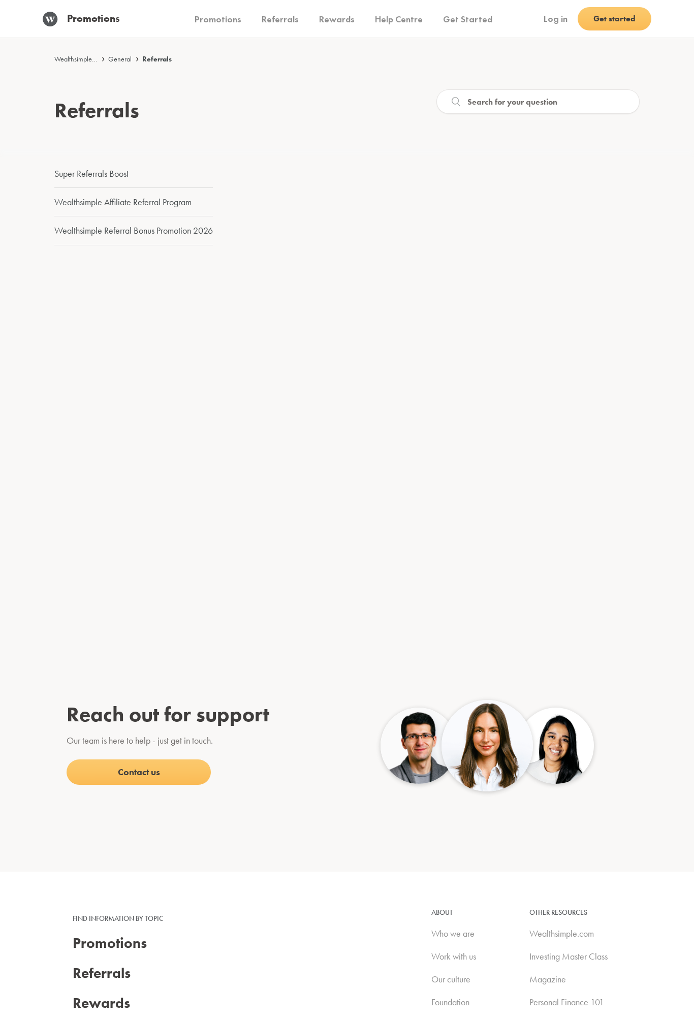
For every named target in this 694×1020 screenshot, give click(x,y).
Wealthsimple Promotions (88, 58)
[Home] (55, 18)
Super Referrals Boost (91, 173)
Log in (555, 18)
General (120, 58)
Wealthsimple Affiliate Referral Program (123, 202)
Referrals (157, 58)
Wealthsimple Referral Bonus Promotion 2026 (133, 230)
